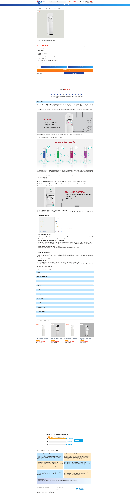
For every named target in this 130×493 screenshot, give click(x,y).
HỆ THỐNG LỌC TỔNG (66, 4)
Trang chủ (39, 8)
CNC (59, 8)
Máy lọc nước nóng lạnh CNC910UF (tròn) (58, 338)
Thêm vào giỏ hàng (54, 66)
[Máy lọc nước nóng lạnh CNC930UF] (72, 330)
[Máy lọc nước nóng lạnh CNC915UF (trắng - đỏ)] (87, 330)
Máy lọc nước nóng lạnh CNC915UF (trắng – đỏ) (86, 339)
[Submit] (65, 2)
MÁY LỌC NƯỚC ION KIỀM (49, 4)
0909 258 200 (90, 1)
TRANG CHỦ (42, 4)
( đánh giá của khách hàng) (45, 42)
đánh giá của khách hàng (60, 437)
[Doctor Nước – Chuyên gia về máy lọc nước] (42, 2)
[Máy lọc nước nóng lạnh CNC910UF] (43, 330)
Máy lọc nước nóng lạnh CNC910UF (42, 338)
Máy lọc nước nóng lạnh (49, 8)
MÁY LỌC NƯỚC (58, 4)
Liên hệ (57, 491)
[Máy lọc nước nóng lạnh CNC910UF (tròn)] (58, 330)
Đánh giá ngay (78, 440)
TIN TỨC (80, 4)
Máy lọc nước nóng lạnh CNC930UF (71, 338)
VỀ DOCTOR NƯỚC (86, 4)
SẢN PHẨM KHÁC (74, 4)
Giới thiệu (57, 489)
